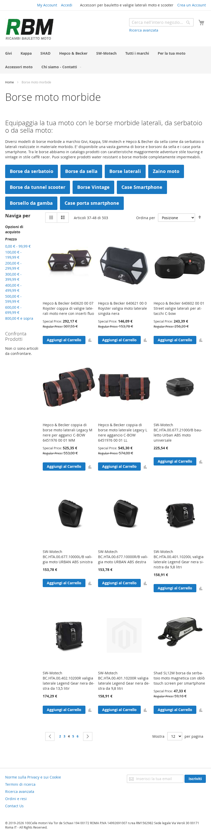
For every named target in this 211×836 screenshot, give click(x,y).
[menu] (105, 60)
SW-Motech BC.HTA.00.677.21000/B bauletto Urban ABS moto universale (178, 432)
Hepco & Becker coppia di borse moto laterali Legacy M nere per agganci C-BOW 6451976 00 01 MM (67, 432)
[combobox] (161, 22)
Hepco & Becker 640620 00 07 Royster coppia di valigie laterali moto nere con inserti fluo (68, 308)
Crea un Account (191, 5)
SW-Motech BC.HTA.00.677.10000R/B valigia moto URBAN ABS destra (123, 556)
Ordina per (145, 217)
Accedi (66, 5)
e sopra (19, 318)
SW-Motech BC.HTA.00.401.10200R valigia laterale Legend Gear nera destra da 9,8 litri (124, 680)
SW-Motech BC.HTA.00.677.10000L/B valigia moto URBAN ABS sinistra (68, 556)
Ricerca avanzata (143, 30)
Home (10, 82)
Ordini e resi (16, 798)
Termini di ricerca (20, 784)
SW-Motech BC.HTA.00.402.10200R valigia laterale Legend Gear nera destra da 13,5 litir (68, 680)
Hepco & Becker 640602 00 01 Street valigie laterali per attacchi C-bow (179, 308)
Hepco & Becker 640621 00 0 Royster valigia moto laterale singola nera (122, 308)
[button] (89, 339)
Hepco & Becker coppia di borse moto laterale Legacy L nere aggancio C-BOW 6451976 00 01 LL (122, 432)
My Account (47, 5)
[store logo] (29, 29)
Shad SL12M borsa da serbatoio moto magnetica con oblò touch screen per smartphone (179, 678)
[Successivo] (87, 736)
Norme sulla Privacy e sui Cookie (33, 777)
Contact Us (14, 805)
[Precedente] (50, 736)
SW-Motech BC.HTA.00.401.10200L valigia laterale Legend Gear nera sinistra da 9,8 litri (179, 559)
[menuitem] (8, 53)
